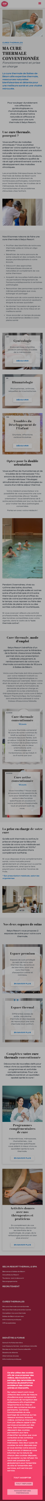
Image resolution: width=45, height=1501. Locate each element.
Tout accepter (22, 1478)
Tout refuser (24, 1484)
